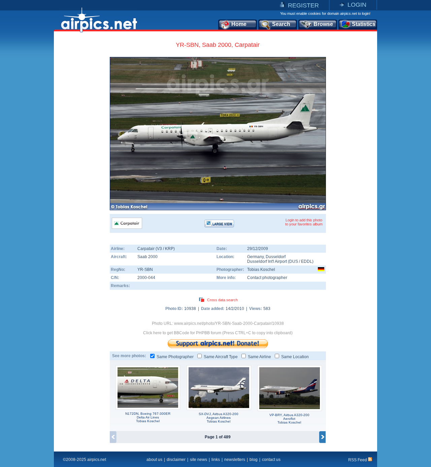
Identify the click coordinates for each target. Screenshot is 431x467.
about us (154, 459)
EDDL (306, 261)
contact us (271, 459)
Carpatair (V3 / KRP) (156, 248)
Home (238, 24)
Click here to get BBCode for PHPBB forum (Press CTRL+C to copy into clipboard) (218, 333)
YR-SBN (145, 269)
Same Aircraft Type (221, 356)
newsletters (234, 459)
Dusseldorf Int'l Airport (267, 261)
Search (281, 24)
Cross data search (222, 300)
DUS (293, 261)
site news (198, 459)
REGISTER (303, 5)
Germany (255, 256)
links (215, 459)
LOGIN (356, 4)
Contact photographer (267, 277)
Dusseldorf (276, 256)
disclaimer (176, 459)
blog (254, 459)
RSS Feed (358, 460)
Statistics (363, 24)
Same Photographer (175, 356)
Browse (323, 24)
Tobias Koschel (261, 269)
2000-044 (146, 277)
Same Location (295, 356)
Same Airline (259, 356)
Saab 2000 (147, 256)
